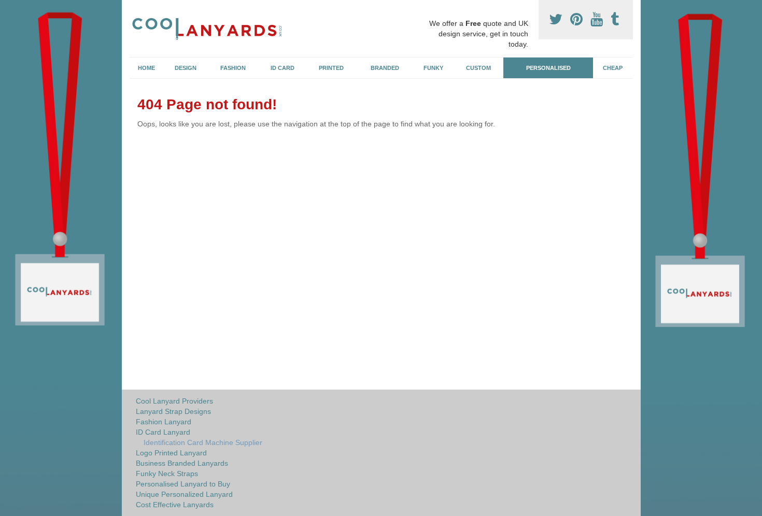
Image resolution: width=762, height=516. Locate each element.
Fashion (233, 68)
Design (185, 68)
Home (146, 68)
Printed (331, 68)
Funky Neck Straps (167, 473)
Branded (385, 68)
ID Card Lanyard (163, 432)
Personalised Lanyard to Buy (183, 484)
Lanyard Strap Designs (173, 411)
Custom (478, 68)
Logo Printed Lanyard (171, 453)
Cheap (613, 68)
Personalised (548, 68)
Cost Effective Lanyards (175, 504)
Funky (433, 68)
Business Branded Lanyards (182, 463)
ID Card (282, 68)
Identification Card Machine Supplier (203, 442)
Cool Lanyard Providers (174, 401)
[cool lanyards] (211, 27)
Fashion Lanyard (163, 422)
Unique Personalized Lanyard (184, 494)
